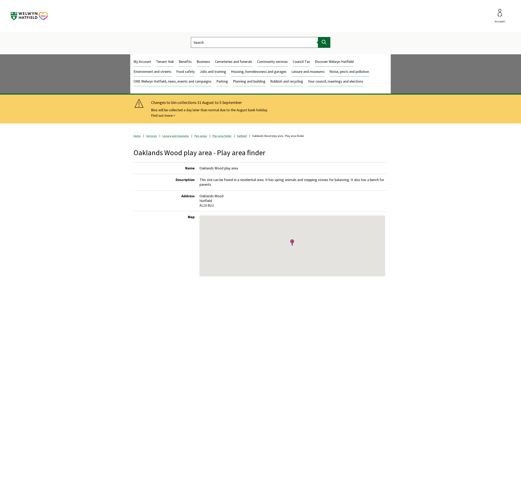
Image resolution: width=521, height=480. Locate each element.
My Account (142, 61)
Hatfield (242, 136)
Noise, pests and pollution (349, 71)
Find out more (162, 115)
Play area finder (222, 136)
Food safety (185, 71)
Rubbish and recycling (286, 81)
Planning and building (249, 81)
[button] (292, 242)
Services (151, 136)
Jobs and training (213, 71)
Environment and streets (152, 71)
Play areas (200, 136)
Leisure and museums (308, 71)
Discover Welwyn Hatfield (334, 61)
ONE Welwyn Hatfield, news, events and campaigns (172, 81)
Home (137, 136)
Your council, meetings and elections (335, 81)
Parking (222, 81)
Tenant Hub (165, 61)
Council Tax (301, 61)
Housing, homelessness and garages (259, 71)
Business (203, 61)
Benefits (185, 61)
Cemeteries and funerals (233, 61)
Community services (272, 61)
